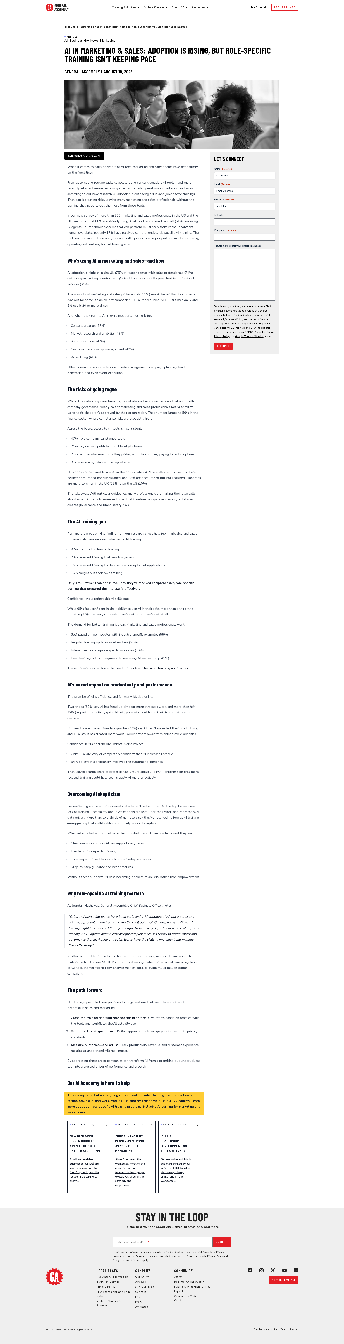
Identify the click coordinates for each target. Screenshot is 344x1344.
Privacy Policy (235, 319)
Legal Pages (107, 1271)
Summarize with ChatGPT (84, 156)
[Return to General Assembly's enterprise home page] (57, 7)
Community (183, 1271)
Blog (67, 27)
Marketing (108, 40)
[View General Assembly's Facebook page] (250, 1270)
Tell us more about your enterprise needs (237, 245)
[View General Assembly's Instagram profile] (261, 1270)
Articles (140, 1282)
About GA (178, 7)
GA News (91, 40)
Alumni (178, 1277)
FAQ (138, 1297)
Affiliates (141, 1307)
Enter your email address (132, 1242)
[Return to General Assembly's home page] (54, 1276)
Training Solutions (124, 7)
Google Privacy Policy (210, 1256)
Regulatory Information (112, 1277)
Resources (198, 7)
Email (222, 184)
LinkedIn (218, 215)
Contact (140, 1292)
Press (139, 1302)
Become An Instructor (189, 1282)
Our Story (142, 1277)
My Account (259, 7)
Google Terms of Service (249, 336)
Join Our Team (145, 1287)
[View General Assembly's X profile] (273, 1270)
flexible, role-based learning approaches (158, 668)
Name (223, 169)
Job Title (224, 199)
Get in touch (283, 1280)
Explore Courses (154, 7)
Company (225, 230)
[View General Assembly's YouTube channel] (284, 1270)
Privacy (293, 1329)
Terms (284, 1329)
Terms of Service (258, 319)
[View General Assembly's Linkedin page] (296, 1270)
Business (76, 40)
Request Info (285, 7)
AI (66, 40)
